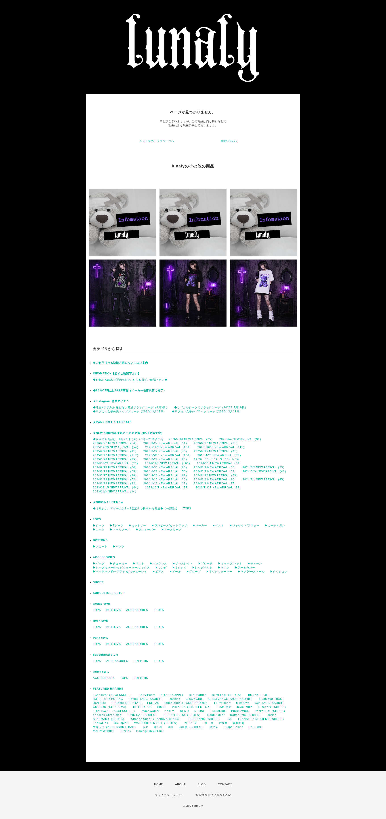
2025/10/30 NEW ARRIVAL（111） (221, 447)
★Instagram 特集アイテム (111, 401)
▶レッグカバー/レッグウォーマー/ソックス (121, 567)
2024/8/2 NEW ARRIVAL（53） (264, 467)
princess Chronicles (107, 715)
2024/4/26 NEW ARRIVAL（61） (166, 475)
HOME (158, 784)
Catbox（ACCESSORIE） (146, 699)
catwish (175, 699)
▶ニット (99, 529)
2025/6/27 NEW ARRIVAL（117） (116, 455)
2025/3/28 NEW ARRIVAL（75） (115, 459)
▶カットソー (137, 525)
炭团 (146, 727)
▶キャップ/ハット (230, 563)
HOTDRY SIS (142, 707)
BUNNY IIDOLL (259, 695)
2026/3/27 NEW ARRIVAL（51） (166, 443)
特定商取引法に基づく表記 (213, 795)
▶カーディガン (275, 525)
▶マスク (223, 567)
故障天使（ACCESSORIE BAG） (115, 727)
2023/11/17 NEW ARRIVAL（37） (219, 487)
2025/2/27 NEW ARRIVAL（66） (166, 459)
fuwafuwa (243, 703)
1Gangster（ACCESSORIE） (113, 695)
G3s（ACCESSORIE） (270, 703)
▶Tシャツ (116, 525)
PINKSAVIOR (240, 711)
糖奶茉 (214, 727)
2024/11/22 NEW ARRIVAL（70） (116, 463)
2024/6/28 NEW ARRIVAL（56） (166, 471)
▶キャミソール (120, 529)
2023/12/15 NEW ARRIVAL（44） (116, 487)
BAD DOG (255, 727)
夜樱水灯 (239, 723)
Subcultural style (105, 654)
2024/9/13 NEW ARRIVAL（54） (115, 467)
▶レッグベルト (202, 567)
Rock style (101, 620)
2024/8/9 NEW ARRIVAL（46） (215, 467)
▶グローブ (193, 571)
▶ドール (175, 571)
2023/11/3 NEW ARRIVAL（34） (115, 491)
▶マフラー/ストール (251, 571)
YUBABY (190, 723)
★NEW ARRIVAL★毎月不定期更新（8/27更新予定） (128, 433)
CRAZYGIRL (194, 699)
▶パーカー (200, 525)
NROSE (199, 711)
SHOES (98, 582)
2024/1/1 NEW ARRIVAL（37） (215, 483)
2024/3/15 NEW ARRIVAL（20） (166, 479)
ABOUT (180, 784)
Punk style (101, 637)
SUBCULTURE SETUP (109, 593)
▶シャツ (99, 525)
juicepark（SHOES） (272, 707)
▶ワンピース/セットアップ (169, 525)
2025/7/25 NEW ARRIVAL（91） (216, 451)
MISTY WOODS (103, 731)
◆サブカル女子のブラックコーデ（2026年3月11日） (207, 411)
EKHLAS (153, 703)
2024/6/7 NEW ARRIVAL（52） (215, 471)
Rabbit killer (216, 715)
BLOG (201, 784)
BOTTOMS (100, 540)
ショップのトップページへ (156, 141)
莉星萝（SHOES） (191, 727)
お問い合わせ (229, 141)
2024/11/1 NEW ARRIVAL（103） (168, 463)
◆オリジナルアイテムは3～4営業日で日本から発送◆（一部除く (135, 508)
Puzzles (125, 731)
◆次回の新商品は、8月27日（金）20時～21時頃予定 (128, 439)
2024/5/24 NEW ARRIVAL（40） (265, 471)
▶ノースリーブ (171, 529)
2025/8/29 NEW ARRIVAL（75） (166, 451)
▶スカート (100, 546)
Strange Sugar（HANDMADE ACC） (156, 719)
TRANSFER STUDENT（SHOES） (261, 719)
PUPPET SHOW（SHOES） (183, 715)
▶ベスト (218, 525)
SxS (229, 719)
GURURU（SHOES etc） (110, 707)
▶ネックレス (158, 563)
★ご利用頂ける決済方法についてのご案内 (120, 362)
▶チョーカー (118, 563)
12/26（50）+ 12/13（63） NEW (216, 459)
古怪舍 (223, 723)
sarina (272, 715)
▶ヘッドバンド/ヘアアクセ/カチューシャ (120, 571)
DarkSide (99, 703)
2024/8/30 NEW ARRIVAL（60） (166, 467)
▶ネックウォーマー (219, 571)
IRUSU (162, 707)
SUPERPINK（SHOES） (204, 719)
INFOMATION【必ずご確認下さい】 (117, 373)
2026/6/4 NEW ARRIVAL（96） (241, 439)
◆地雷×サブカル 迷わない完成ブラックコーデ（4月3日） (131, 407)
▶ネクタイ (179, 567)
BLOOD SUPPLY (172, 695)
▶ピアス (158, 571)
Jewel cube (245, 707)
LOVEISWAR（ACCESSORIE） (114, 711)
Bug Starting (198, 695)
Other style (101, 671)
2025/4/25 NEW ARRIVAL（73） (220, 455)
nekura (170, 711)
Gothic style (102, 603)
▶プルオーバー (146, 529)
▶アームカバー (245, 567)
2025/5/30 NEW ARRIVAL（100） (168, 455)
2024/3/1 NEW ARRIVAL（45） (264, 479)
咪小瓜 (158, 727)
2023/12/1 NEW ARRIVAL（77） (167, 487)
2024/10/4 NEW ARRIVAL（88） (219, 463)
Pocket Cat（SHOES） (271, 711)
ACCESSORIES (104, 557)
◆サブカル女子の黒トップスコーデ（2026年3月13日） (129, 411)
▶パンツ (118, 546)
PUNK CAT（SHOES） (142, 715)
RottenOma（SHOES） (246, 715)
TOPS (187, 508)
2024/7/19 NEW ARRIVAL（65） (115, 471)
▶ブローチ (205, 563)
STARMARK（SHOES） (109, 719)
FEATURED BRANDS (108, 688)
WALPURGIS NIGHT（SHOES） (156, 723)
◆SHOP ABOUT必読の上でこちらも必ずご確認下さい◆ (130, 379)
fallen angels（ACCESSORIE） (187, 703)
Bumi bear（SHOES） (227, 695)
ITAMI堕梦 (224, 707)
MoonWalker (150, 711)
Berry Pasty (147, 695)
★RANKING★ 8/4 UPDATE (112, 422)
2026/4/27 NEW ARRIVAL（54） (115, 443)
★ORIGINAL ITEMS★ (108, 502)
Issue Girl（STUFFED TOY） (192, 707)
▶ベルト (138, 563)
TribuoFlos (100, 723)
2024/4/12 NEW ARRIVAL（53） (216, 475)
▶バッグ (99, 563)
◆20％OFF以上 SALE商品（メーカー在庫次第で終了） (129, 390)
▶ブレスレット (182, 563)
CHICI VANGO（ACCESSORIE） (231, 699)
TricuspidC (121, 723)
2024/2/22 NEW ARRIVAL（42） (115, 483)
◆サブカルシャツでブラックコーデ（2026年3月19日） (211, 407)
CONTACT (225, 784)
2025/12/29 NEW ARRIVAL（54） (116, 447)
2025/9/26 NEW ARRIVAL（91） (115, 451)
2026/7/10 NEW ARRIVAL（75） (191, 439)
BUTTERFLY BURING (108, 699)
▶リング (161, 567)
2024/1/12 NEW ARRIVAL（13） (166, 483)
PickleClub (218, 711)
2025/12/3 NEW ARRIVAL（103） (168, 447)
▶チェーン (255, 563)
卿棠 (171, 727)
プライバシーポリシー (169, 795)
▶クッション (278, 571)
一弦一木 (208, 723)
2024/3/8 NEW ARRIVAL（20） (215, 479)
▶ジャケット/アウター (244, 525)
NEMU (184, 711)
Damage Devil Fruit (150, 731)
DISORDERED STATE (126, 703)
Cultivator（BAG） (272, 699)
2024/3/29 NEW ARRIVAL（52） (115, 479)
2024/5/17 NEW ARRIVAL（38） (115, 475)
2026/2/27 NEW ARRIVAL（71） (216, 443)
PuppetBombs (233, 727)
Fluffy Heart (222, 703)
